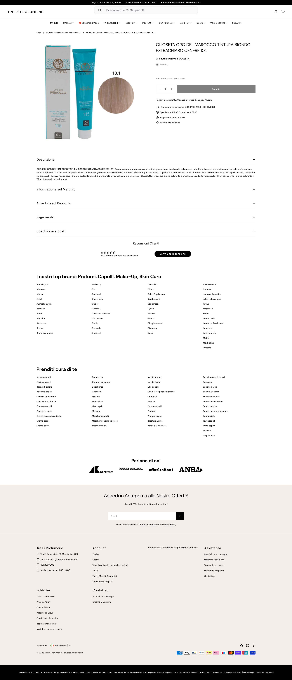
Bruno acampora (44, 333)
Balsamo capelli (44, 391)
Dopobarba (97, 386)
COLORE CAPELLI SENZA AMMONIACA (63, 33)
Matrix (206, 338)
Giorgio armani (155, 323)
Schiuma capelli (211, 391)
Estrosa (151, 313)
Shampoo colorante (212, 401)
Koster (206, 313)
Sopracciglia (209, 416)
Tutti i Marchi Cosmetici (104, 576)
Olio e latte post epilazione (161, 391)
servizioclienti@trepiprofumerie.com (58, 559)
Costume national (101, 313)
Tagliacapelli (209, 420)
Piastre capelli (155, 406)
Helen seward (210, 284)
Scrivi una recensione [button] (173, 253)
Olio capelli (153, 386)
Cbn (94, 289)
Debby (95, 323)
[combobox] (146, 10)
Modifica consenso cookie (49, 629)
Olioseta (207, 347)
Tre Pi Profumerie (53, 652)
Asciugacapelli (43, 382)
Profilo (95, 554)
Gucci (150, 333)
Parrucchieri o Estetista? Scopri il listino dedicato (173, 547)
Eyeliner (96, 396)
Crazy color (97, 318)
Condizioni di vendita (47, 618)
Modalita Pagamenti (214, 559)
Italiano (40, 645)
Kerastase (208, 308)
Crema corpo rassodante (48, 416)
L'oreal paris (209, 318)
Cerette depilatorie (46, 396)
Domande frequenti (214, 570)
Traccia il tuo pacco (214, 565)
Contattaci (209, 576)
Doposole (96, 391)
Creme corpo (43, 420)
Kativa (206, 303)
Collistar (96, 308)
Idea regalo (97, 406)
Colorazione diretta (46, 401)
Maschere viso (99, 425)
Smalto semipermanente (215, 411)
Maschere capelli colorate (105, 420)
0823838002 (47, 564)
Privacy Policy (169, 524)
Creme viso (97, 377)
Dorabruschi (154, 299)
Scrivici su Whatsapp (103, 596)
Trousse (207, 430)
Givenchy (152, 328)
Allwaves (40, 289)
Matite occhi (154, 382)
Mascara (96, 411)
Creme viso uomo (101, 382)
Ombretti (152, 396)
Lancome (207, 328)
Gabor (151, 318)
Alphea (39, 294)
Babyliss (40, 308)
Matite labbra (154, 377)
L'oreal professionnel (213, 323)
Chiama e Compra (101, 601)
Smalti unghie (210, 406)
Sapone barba (210, 386)
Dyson (151, 308)
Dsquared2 (153, 303)
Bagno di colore (44, 386)
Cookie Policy (43, 607)
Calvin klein (97, 299)
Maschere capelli (100, 416)
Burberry (96, 284)
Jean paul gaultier (212, 294)
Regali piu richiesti (157, 425)
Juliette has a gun (212, 299)
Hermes (207, 289)
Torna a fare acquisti (102, 581)
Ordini (95, 559)
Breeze (39, 328)
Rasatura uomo (155, 420)
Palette (151, 401)
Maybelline (208, 342)
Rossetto (207, 382)
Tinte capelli (209, 425)
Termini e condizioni (149, 524)
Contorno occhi (44, 406)
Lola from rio (209, 333)
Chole (95, 303)
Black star (41, 323)
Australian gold (44, 303)
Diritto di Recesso (45, 596)
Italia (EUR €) (61, 645)
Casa (38, 33)
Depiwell (96, 333)
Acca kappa (42, 284)
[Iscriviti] (180, 516)
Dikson (151, 289)
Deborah (96, 328)
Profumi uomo (155, 416)
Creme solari (42, 425)
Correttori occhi (44, 411)
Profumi (151, 411)
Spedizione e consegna (215, 554)
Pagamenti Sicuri (45, 612)
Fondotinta (97, 401)
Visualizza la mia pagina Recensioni (110, 565)
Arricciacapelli (43, 377)
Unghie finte (209, 435)
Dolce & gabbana (156, 294)
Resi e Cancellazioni (46, 623)
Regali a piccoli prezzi (214, 377)
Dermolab (152, 284)
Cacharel (96, 294)
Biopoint (40, 318)
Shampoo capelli (211, 396)
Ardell (39, 299)
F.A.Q (95, 570)
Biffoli (39, 313)
